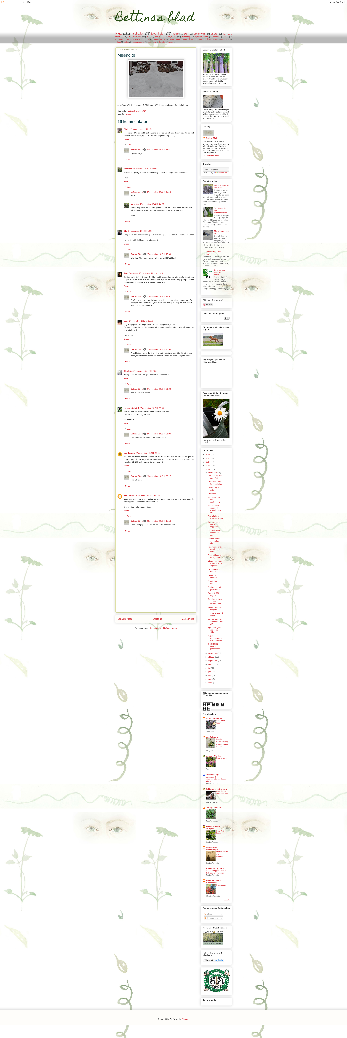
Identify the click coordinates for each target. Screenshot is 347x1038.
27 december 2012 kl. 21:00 (159, 389)
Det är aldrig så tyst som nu (214, 588)
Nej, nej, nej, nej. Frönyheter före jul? (215, 621)
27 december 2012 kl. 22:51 (148, 453)
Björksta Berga (201, 37)
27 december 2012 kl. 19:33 (152, 204)
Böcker (216, 37)
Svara (126, 139)
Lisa (126, 321)
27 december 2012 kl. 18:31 (159, 150)
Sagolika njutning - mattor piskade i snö (215, 601)
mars (210, 683)
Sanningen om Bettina (214, 570)
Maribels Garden (213, 756)
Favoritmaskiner (138, 42)
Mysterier (172, 37)
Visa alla (226, 900)
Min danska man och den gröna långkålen (215, 563)
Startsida (157, 619)
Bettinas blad (155, 18)
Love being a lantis (213, 489)
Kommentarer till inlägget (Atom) (163, 628)
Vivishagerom (130, 495)
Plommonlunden (122, 39)
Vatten (126, 42)
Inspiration (137, 33)
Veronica (128, 169)
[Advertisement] (156, 593)
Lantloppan (129, 453)
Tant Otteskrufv (131, 273)
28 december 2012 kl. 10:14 (159, 521)
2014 (208, 462)
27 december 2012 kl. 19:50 (141, 321)
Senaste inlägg (125, 619)
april (210, 679)
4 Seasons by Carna (215, 868)
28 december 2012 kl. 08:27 (159, 476)
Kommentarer (212, 918)
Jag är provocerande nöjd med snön (215, 638)
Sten (148, 39)
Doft (186, 33)
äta (148, 37)
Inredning (186, 37)
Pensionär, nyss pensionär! (213, 776)
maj (210, 675)
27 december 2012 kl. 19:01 (140, 231)
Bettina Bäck (137, 150)
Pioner (225, 37)
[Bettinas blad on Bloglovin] (213, 961)
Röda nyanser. (221, 758)
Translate (223, 173)
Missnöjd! (212, 494)
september (213, 660)
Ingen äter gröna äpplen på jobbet (215, 629)
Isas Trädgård (212, 737)
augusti (211, 664)
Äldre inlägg (188, 619)
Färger (175, 33)
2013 (208, 466)
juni (210, 672)
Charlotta (128, 371)
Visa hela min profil (211, 156)
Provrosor (137, 39)
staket (170, 42)
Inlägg (209, 914)
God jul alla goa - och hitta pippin (215, 517)
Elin (126, 231)
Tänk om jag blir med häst (214, 477)
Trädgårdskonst (159, 39)
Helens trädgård (131, 408)
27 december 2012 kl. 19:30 (159, 254)
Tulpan (118, 42)
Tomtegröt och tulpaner (214, 576)
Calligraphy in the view (216, 789)
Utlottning (225, 39)
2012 (208, 469)
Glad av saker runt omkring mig (214, 540)
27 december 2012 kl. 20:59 (159, 349)
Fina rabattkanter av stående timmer (215, 549)
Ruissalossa (221, 885)
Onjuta (214, 33)
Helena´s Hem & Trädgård (213, 827)
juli (209, 668)
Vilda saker (199, 33)
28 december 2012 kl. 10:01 (149, 495)
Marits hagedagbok (215, 718)
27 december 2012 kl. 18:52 (159, 192)
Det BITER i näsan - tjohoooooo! (214, 646)
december (212, 472)
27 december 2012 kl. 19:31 (159, 296)
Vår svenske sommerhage (212, 848)
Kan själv (159, 37)
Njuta (118, 33)
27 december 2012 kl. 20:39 (152, 408)
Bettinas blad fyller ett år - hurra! (219, 272)
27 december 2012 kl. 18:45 (145, 169)
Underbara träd (135, 37)
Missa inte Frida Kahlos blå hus (215, 483)
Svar (129, 145)
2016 (208, 454)
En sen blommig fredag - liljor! (214, 556)
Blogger (185, 1019)
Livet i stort (158, 33)
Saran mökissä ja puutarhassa (213, 881)
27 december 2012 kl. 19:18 (151, 273)
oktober (211, 657)
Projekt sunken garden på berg (181, 39)
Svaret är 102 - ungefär (214, 594)
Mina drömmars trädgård (214, 608)
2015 (208, 458)
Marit (126, 129)
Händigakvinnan (213, 808)
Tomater (162, 42)
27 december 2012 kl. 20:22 (145, 371)
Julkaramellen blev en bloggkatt (214, 524)
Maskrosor (152, 42)
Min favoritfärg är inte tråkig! (221, 186)
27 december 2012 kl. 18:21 (141, 129)
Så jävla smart (212, 39)
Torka (200, 39)
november (212, 653)
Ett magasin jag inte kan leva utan (214, 532)
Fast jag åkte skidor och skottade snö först (214, 508)
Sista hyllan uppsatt (212, 582)
